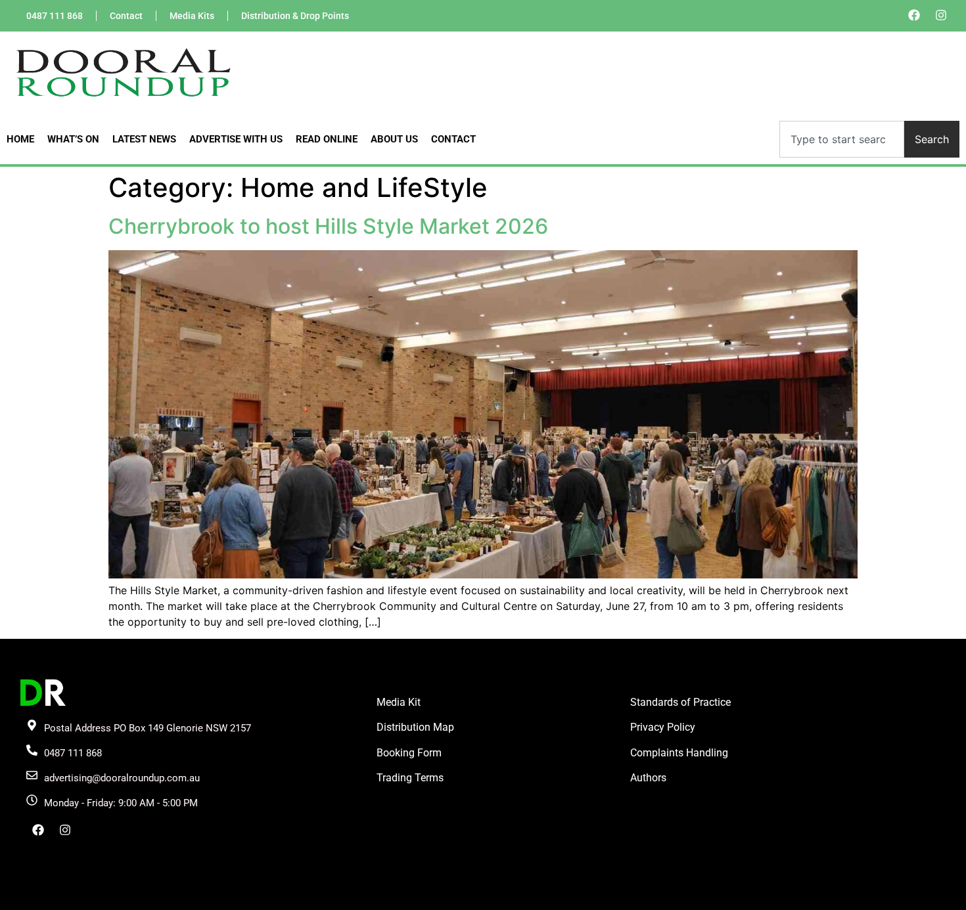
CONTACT (453, 139)
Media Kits (192, 16)
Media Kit (399, 702)
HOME (20, 139)
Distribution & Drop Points (295, 16)
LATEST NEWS (144, 139)
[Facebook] (914, 15)
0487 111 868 (54, 16)
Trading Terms (410, 777)
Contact (126, 16)
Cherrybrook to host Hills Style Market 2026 (328, 226)
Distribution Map (415, 727)
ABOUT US (394, 139)
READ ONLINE (326, 139)
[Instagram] (941, 15)
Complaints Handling (679, 753)
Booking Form (409, 753)
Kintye (639, 899)
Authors (648, 777)
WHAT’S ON (73, 139)
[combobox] (841, 139)
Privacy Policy (662, 727)
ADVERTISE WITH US (236, 139)
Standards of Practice (680, 702)
